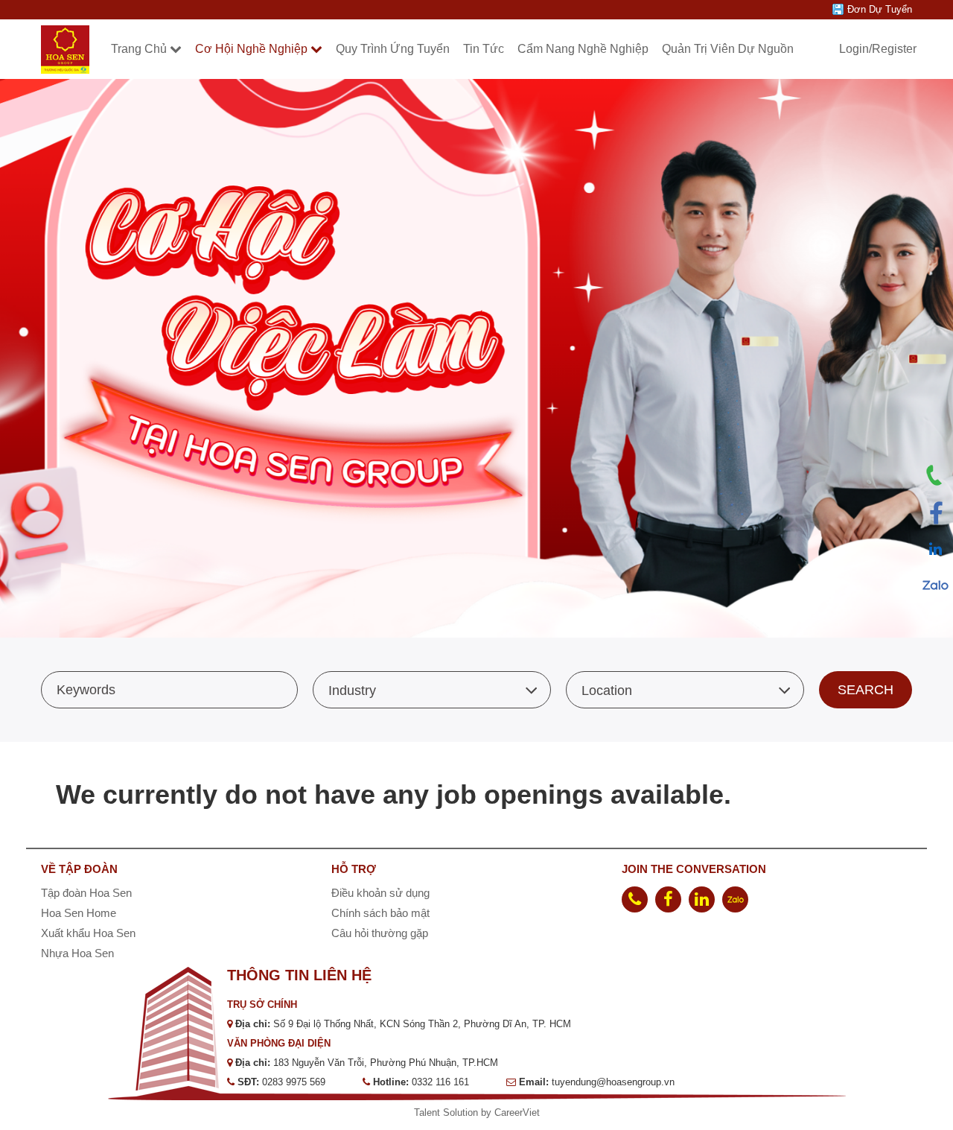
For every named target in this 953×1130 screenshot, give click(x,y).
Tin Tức (483, 48)
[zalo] (735, 899)
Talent (428, 1112)
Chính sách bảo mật (380, 913)
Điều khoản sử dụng (380, 892)
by (487, 1112)
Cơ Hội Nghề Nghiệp (251, 48)
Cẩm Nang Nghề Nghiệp (582, 48)
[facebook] (668, 899)
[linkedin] (702, 899)
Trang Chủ (139, 48)
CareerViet (517, 1112)
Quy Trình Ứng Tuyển (393, 48)
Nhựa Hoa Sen (77, 953)
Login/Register (878, 48)
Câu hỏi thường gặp (379, 933)
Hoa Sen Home (78, 913)
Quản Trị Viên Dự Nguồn (728, 48)
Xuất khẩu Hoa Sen (88, 933)
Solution (462, 1112)
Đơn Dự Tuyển (879, 9)
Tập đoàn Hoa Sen (86, 892)
